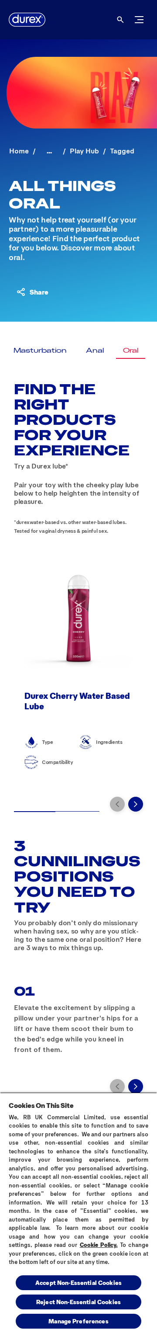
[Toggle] (139, 19)
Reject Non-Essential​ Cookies (78, 1301)
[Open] (120, 20)
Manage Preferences (78, 1321)
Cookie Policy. (99, 1244)
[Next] (135, 804)
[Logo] (27, 20)
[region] (78, 1212)
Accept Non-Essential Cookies (78, 1282)
